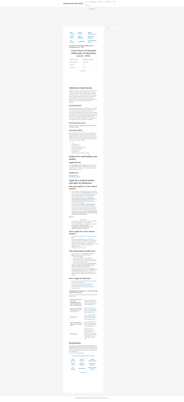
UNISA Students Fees (73, 175)
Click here (71, 125)
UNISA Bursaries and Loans (74, 176)
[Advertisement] (92, 16)
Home (86, 1)
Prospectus (100, 1)
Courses (114, 1)
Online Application (92, 1)
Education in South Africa (73, 3)
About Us (87, 5)
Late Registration (81, 41)
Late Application (107, 1)
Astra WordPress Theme (104, 397)
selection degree (90, 204)
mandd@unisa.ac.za (91, 304)
